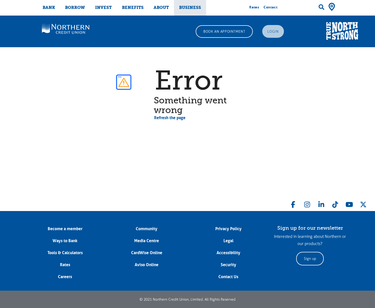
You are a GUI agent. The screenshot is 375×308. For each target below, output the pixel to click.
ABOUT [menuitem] (161, 7)
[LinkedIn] (321, 203)
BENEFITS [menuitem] (133, 7)
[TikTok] (335, 203)
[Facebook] (293, 203)
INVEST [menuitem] (103, 7)
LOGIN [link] (273, 31)
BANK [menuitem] (49, 7)
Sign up (310, 258)
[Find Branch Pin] (332, 6)
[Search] (321, 7)
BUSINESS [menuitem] (190, 7)
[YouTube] (349, 203)
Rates (254, 7)
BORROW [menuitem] (75, 7)
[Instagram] (307, 203)
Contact (271, 7)
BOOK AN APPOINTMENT (224, 31)
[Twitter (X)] (363, 203)
